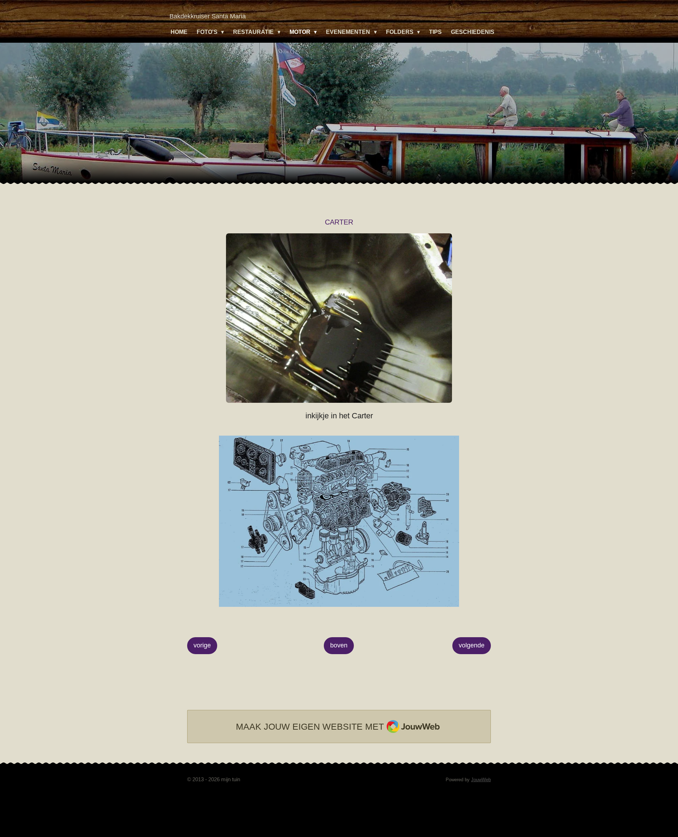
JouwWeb (481, 779)
